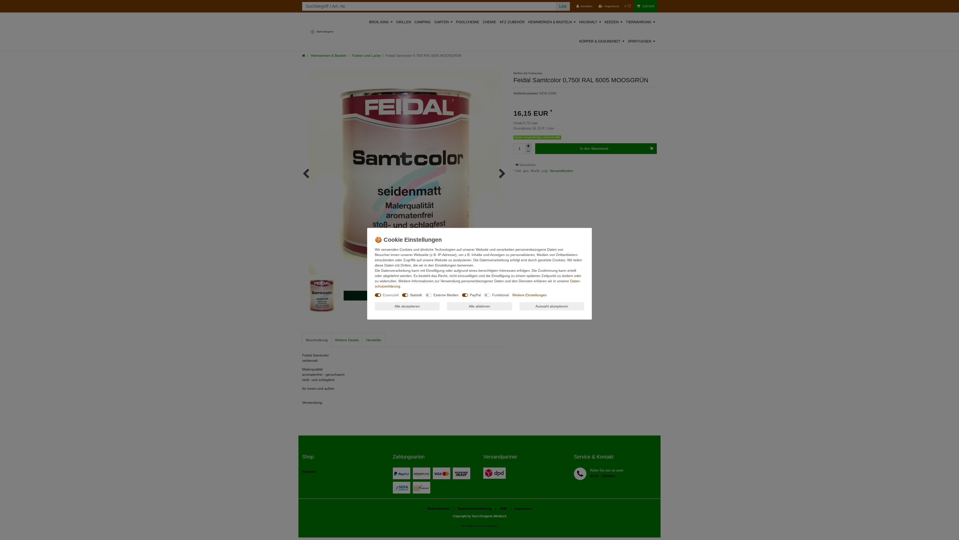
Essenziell (391, 295)
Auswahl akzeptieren (551, 306)
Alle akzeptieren (407, 306)
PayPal (475, 295)
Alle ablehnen (479, 306)
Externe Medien (446, 295)
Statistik (416, 295)
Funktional (500, 295)
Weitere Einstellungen (529, 295)
